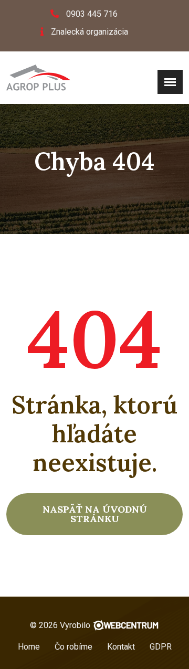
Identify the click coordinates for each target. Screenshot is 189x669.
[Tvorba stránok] (125, 625)
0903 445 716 (92, 14)
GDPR (161, 647)
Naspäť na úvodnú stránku (95, 514)
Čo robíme (73, 647)
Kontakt (121, 647)
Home (29, 647)
